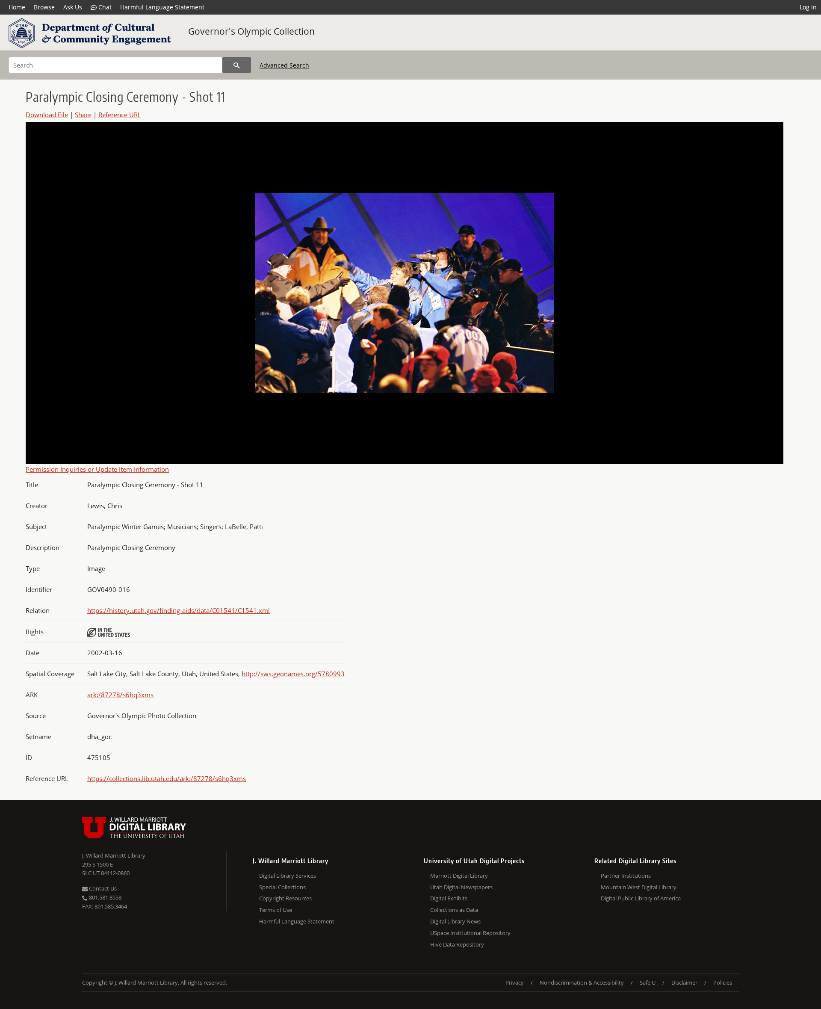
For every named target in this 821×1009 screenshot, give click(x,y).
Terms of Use (275, 910)
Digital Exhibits (448, 898)
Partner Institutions (626, 875)
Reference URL (119, 114)
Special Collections (282, 887)
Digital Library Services (287, 875)
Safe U (648, 982)
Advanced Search (284, 65)
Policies (722, 982)
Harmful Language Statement (162, 7)
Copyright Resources (285, 898)
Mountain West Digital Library (638, 887)
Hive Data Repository (457, 944)
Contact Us (102, 888)
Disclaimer (684, 982)
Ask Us (72, 7)
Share (83, 114)
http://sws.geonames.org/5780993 (293, 673)
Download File (47, 114)
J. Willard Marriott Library (113, 855)
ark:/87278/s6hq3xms (120, 694)
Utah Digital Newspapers (461, 887)
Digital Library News (455, 921)
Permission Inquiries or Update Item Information (97, 469)
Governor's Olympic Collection (251, 31)
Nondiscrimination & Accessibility (582, 982)
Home (17, 7)
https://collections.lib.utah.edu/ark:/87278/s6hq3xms (166, 778)
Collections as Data (454, 910)
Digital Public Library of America (641, 898)
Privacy (514, 982)
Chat (104, 7)
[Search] (236, 65)
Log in (808, 7)
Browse (44, 7)
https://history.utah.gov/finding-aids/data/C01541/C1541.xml (178, 610)
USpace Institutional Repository (470, 933)
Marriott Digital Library (459, 875)
